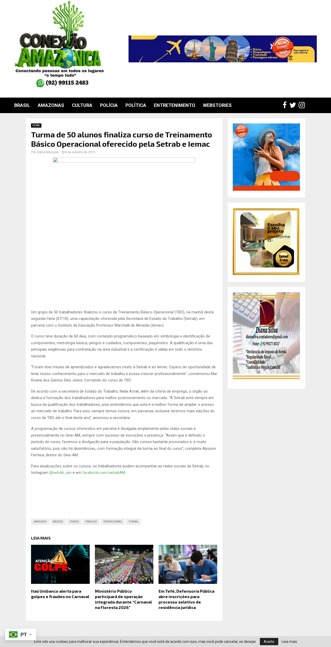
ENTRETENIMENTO (174, 105)
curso (74, 521)
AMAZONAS (51, 105)
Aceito (269, 641)
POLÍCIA (109, 105)
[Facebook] (286, 105)
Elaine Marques (48, 152)
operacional (112, 521)
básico (58, 521)
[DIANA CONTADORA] (266, 381)
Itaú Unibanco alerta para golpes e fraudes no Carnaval (60, 594)
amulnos (40, 521)
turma (133, 521)
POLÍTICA (135, 105)
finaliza (91, 521)
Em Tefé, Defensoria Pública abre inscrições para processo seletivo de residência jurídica (186, 599)
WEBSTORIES (217, 105)
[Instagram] (303, 105)
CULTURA (82, 105)
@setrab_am (60, 472)
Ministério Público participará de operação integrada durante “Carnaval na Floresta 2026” (123, 599)
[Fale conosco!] (266, 274)
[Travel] (223, 48)
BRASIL (22, 105)
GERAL (36, 125)
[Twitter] (294, 105)
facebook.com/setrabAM (103, 472)
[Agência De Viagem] (266, 189)
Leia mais (289, 641)
